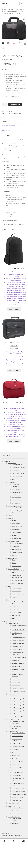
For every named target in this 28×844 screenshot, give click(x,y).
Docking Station (16, 615)
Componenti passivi (13, 731)
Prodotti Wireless (16, 811)
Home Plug (15, 823)
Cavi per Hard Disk (16, 497)
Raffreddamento (16, 503)
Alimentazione (12, 463)
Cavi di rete (11, 694)
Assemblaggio (11, 482)
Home (5, 9)
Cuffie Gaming (11, 518)
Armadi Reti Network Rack (19, 637)
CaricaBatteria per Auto (18, 473)
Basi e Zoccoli (15, 660)
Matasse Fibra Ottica (17, 797)
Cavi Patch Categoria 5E (18, 699)
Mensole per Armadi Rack (18, 666)
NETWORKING (8, 621)
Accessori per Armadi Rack (19, 657)
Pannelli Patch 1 (16, 752)
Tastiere (14, 563)
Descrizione (5, 121)
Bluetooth (10, 515)
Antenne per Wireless (17, 808)
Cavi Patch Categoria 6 (18, 702)
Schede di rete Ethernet (14, 817)
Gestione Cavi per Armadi (18, 663)
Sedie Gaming (15, 529)
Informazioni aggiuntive (8, 125)
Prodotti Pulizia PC (17, 500)
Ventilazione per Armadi (18, 691)
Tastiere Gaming (16, 532)
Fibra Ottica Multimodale (18, 791)
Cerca (14, 841)
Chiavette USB (15, 546)
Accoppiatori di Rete (17, 736)
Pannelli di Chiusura (17, 682)
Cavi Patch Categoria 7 (18, 711)
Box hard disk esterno (17, 543)
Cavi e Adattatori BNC (17, 717)
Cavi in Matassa (16, 696)
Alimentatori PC (16, 470)
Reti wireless (11, 806)
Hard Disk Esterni (16, 549)
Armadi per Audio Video (18, 643)
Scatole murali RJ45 (17, 767)
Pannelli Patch (16, 679)
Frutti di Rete (15, 749)
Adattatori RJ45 (16, 743)
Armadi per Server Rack (18, 640)
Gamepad (14, 535)
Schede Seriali (15, 597)
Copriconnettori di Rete (18, 746)
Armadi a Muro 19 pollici (18, 630)
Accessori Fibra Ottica (17, 772)
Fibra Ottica (11, 771)
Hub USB (14, 618)
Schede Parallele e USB (18, 594)
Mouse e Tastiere (12, 558)
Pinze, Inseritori (16, 755)
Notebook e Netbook (19, 9)
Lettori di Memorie (17, 552)
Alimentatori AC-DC (17, 464)
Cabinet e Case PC (16, 489)
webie (5, 3)
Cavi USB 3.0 (15, 609)
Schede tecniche (6, 130)
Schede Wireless (16, 814)
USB (9, 600)
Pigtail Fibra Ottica (17, 800)
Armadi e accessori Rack (14, 623)
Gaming (14, 520)
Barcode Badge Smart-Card (15, 506)
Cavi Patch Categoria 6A (18, 708)
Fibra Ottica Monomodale (19, 788)
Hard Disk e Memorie (13, 541)
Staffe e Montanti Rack (18, 688)
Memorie (14, 555)
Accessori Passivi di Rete (18, 733)
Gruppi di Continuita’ (17, 476)
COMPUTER (10, 9)
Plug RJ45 (14, 758)
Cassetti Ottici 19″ (17, 775)
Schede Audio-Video (17, 588)
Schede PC (10, 586)
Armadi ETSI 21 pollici (17, 649)
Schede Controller (16, 591)
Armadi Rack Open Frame (18, 646)
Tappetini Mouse (16, 566)
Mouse (13, 560)
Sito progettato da (7, 835)
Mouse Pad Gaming (17, 526)
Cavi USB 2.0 (15, 606)
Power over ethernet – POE (15, 803)
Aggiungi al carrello (15, 104)
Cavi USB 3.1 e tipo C (17, 612)
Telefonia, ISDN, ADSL (17, 762)
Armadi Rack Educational (14, 720)
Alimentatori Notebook (18, 467)
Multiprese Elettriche (17, 479)
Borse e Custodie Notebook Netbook (10, 11)
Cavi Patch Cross (16, 714)
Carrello (22, 840)
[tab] (14, 121)
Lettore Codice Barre (17, 508)
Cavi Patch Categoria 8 (18, 705)
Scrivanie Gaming (16, 538)
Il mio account (4, 841)
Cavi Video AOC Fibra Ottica (19, 794)
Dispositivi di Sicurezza (18, 580)
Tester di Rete (15, 764)
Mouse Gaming (16, 523)
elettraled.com (18, 835)
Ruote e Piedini (16, 685)
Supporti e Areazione (17, 583)
